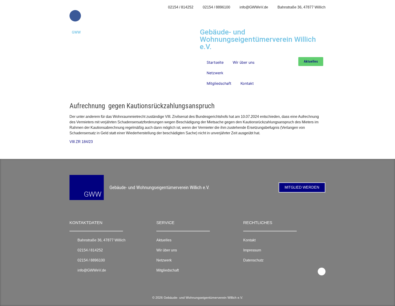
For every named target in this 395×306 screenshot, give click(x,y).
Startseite (215, 62)
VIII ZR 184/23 (81, 142)
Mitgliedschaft (219, 83)
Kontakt (247, 83)
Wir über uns (243, 62)
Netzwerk (215, 73)
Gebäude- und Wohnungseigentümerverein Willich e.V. (258, 39)
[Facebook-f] (75, 15)
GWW (76, 32)
